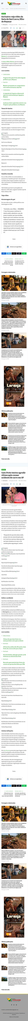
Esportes (5, 82)
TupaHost (14, 1014)
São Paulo (5, 643)
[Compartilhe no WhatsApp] (17, 28)
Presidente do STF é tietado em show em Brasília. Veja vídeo (19, 262)
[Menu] (2, 3)
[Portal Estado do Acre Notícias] (14, 3)
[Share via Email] (20, 28)
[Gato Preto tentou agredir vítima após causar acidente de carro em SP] (14, 495)
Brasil (3, 13)
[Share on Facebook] (11, 28)
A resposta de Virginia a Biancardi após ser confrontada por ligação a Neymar (13, 95)
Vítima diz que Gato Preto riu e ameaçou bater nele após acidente (7, 795)
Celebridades (6, 74)
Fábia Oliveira (6, 635)
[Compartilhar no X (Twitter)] (14, 28)
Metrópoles (5, 24)
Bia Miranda (7, 750)
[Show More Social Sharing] (23, 28)
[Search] (26, 3)
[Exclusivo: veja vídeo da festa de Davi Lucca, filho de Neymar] (14, 39)
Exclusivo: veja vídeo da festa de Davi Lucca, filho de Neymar (20, 795)
